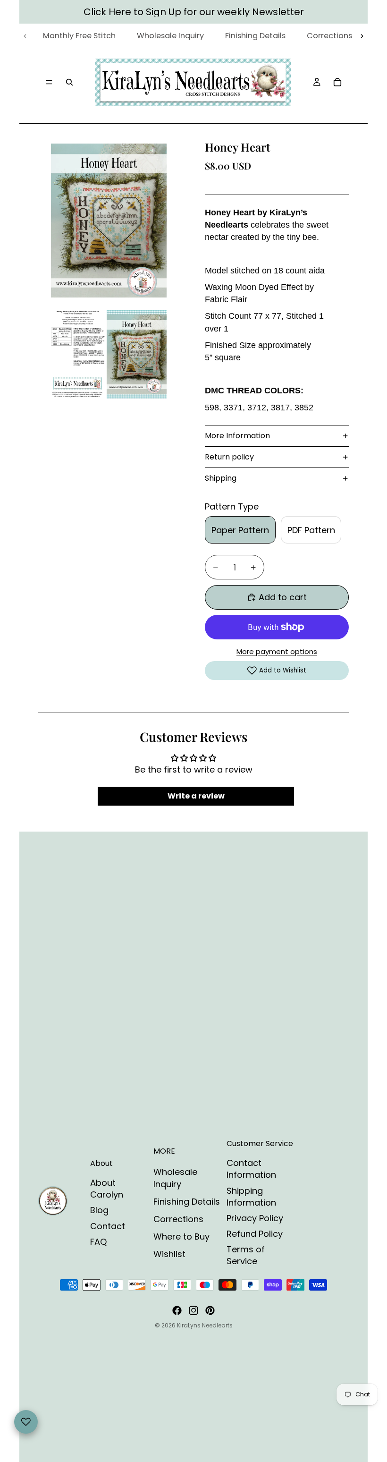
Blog (99, 1210)
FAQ (98, 1242)
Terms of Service (246, 1255)
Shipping (220, 478)
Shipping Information (251, 1196)
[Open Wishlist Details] (26, 1422)
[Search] (69, 82)
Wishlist (169, 1254)
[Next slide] (362, 36)
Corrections (178, 1219)
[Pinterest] (210, 1310)
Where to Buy (181, 1236)
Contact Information (251, 1169)
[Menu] (49, 82)
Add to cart (283, 597)
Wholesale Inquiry (175, 1178)
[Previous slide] (25, 36)
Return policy (229, 456)
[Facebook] (177, 1310)
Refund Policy (255, 1234)
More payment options (276, 651)
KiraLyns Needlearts (205, 1325)
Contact (107, 1226)
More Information (237, 435)
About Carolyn (106, 1188)
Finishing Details (186, 1201)
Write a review (196, 795)
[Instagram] (193, 1310)
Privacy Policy (255, 1218)
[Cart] (337, 82)
